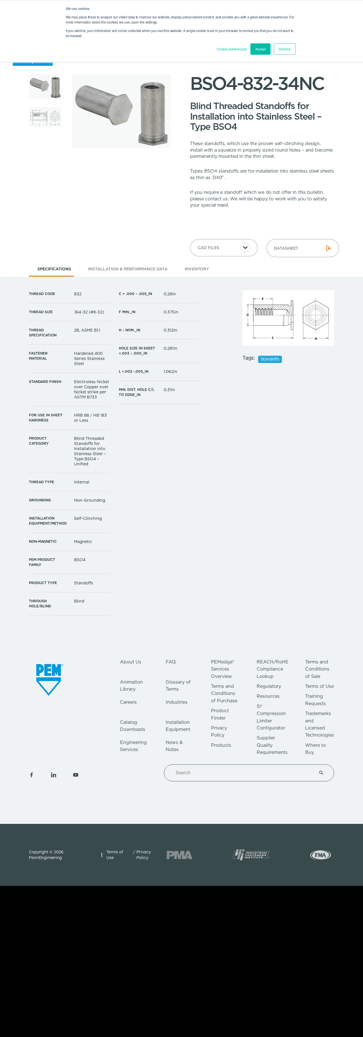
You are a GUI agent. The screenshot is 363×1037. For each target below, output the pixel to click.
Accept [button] (260, 48)
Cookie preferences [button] (232, 48)
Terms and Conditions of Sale (317, 669)
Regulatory (269, 686)
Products (221, 745)
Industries (176, 702)
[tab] (54, 271)
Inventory (197, 269)
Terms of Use (319, 686)
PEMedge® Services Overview (222, 669)
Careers (128, 702)
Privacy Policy (143, 855)
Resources (268, 696)
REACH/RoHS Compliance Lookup (272, 669)
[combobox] (242, 773)
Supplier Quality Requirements (272, 745)
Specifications (54, 269)
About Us (130, 662)
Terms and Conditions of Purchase (224, 693)
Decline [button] (285, 48)
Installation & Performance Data (128, 269)
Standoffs (270, 359)
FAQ (171, 662)
